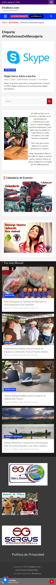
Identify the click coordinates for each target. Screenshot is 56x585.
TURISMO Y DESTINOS (13, 436)
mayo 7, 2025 (9, 79)
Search (49, 101)
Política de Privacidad (28, 555)
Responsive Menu (51, 2)
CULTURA (8, 342)
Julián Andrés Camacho (26, 79)
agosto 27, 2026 (10, 308)
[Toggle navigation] (5, 16)
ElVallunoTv (38, 16)
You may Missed (13, 263)
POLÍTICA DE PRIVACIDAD (26, 570)
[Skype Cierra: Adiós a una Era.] (28, 57)
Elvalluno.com (10, 7)
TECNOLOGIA (10, 70)
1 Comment (43, 79)
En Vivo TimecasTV (20, 16)
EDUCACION (9, 295)
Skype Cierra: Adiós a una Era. (20, 76)
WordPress (36, 573)
